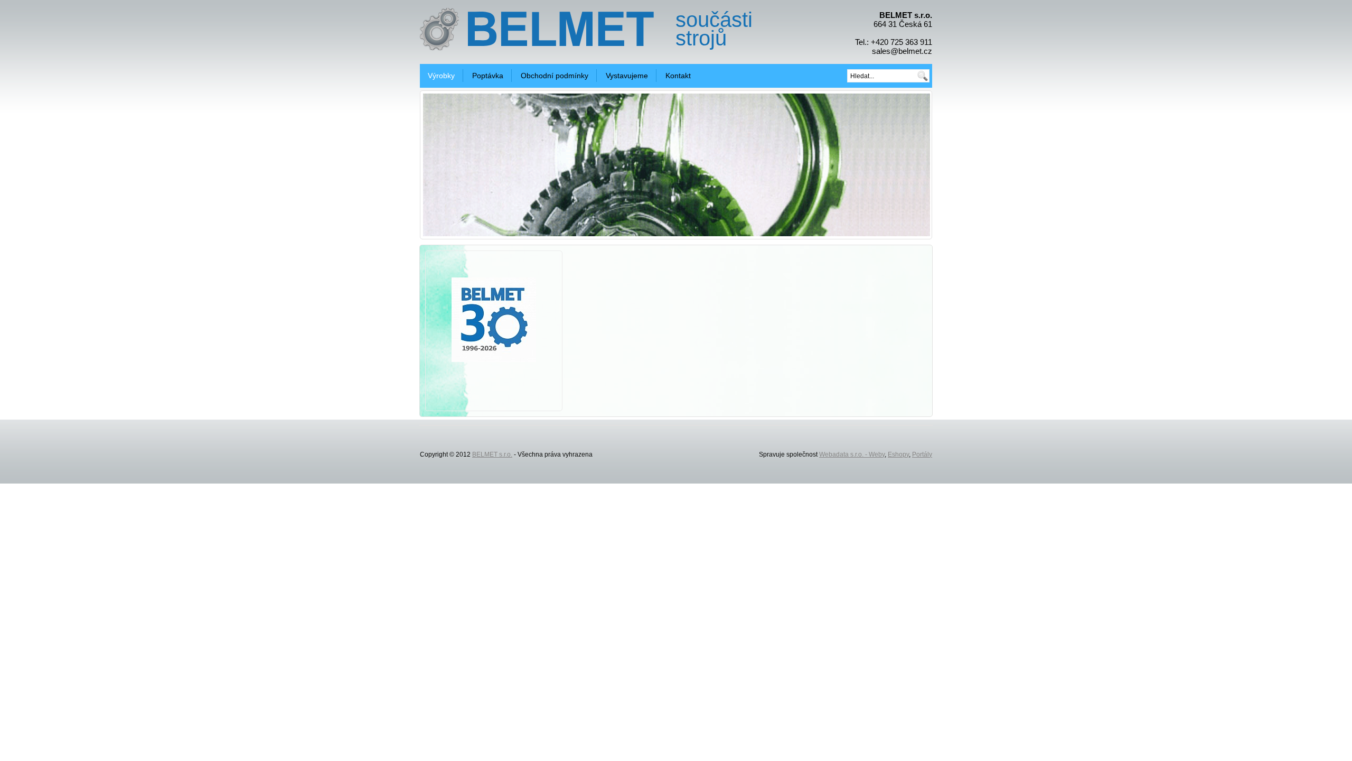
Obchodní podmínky (554, 75)
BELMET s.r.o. (492, 454)
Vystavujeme (627, 75)
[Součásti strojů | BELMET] (558, 28)
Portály (922, 454)
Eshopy (898, 454)
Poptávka (487, 75)
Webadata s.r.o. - (844, 454)
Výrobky (441, 75)
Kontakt (678, 75)
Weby (877, 454)
